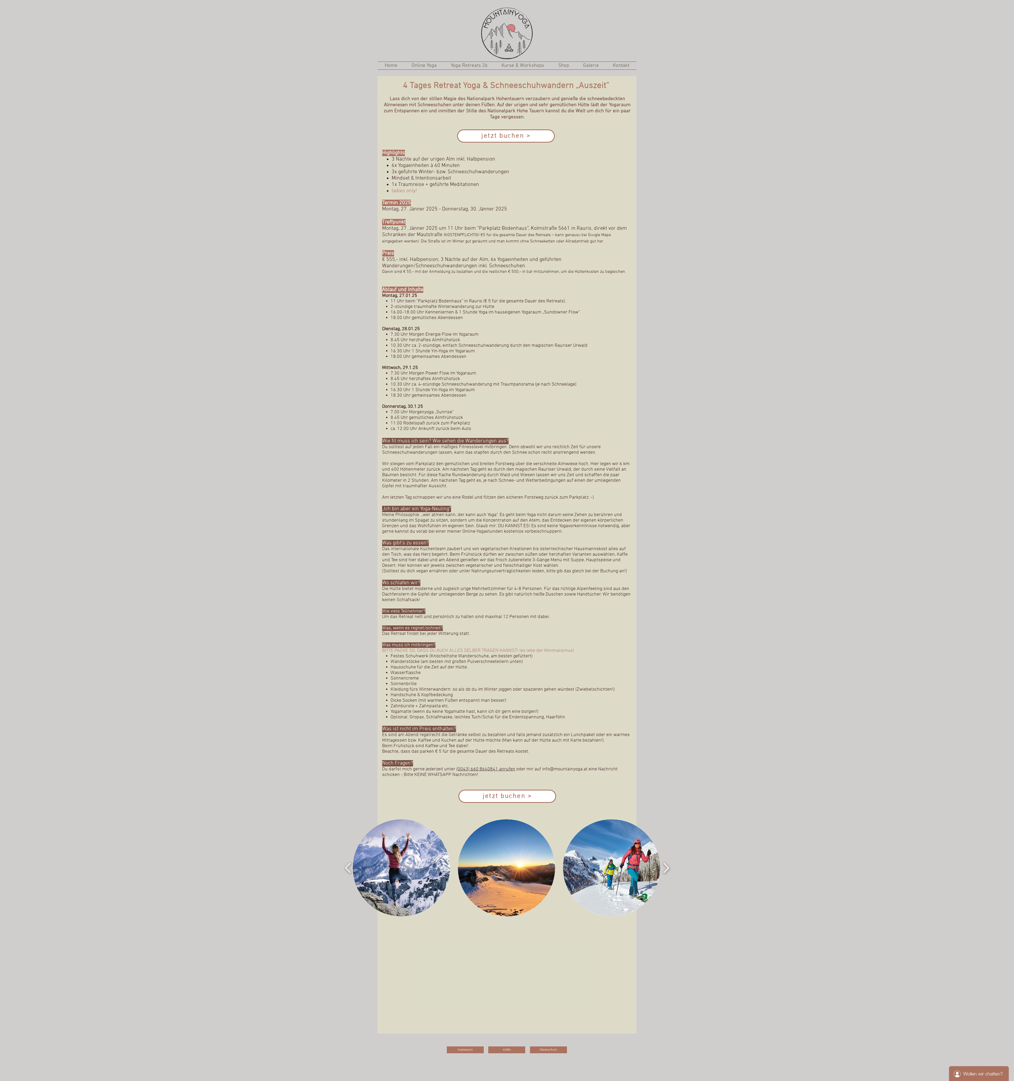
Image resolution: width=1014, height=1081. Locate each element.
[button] (401, 867)
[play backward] (348, 868)
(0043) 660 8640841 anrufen (485, 769)
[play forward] (666, 868)
